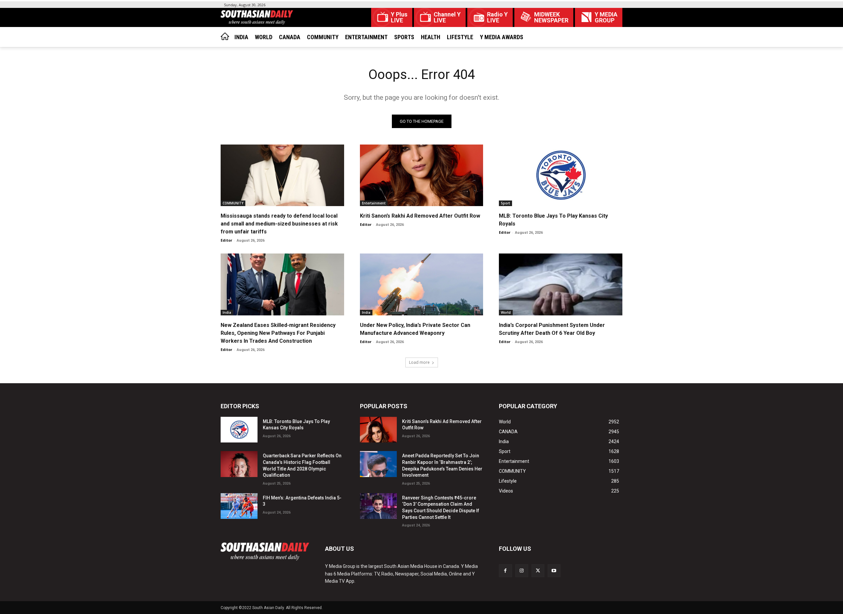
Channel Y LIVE (447, 17)
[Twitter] (537, 570)
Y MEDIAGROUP (606, 17)
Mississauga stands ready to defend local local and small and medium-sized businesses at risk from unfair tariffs (279, 224)
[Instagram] (521, 570)
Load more (419, 362)
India (227, 312)
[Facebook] (505, 570)
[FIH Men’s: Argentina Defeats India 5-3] (239, 506)
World (506, 312)
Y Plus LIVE (399, 17)
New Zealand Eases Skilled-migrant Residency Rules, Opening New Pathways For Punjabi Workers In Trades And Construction (278, 333)
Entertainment (374, 203)
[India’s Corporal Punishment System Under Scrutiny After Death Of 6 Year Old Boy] (560, 284)
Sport (505, 203)
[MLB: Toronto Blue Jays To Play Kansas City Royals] (560, 175)
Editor (226, 240)
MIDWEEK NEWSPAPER (551, 17)
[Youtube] (554, 570)
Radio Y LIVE (497, 17)
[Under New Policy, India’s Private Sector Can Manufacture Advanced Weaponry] (421, 284)
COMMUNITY (233, 203)
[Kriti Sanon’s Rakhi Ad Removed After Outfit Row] (421, 175)
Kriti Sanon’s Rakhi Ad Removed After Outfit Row (420, 216)
